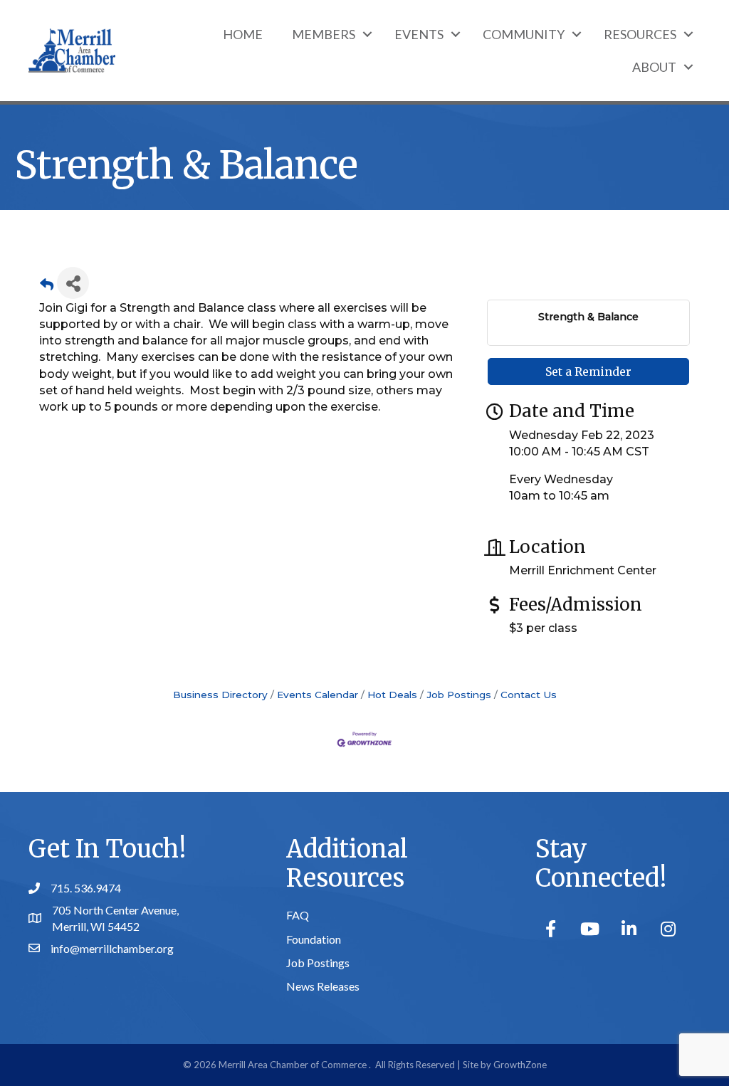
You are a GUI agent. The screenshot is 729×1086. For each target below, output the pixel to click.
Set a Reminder (588, 371)
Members (323, 34)
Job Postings (458, 694)
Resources (640, 34)
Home (243, 34)
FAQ (297, 915)
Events (419, 34)
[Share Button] (73, 283)
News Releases (323, 986)
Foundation (313, 939)
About (654, 67)
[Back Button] (46, 287)
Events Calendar (317, 694)
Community (524, 34)
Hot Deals (392, 694)
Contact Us (528, 694)
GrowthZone (520, 1064)
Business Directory (220, 694)
